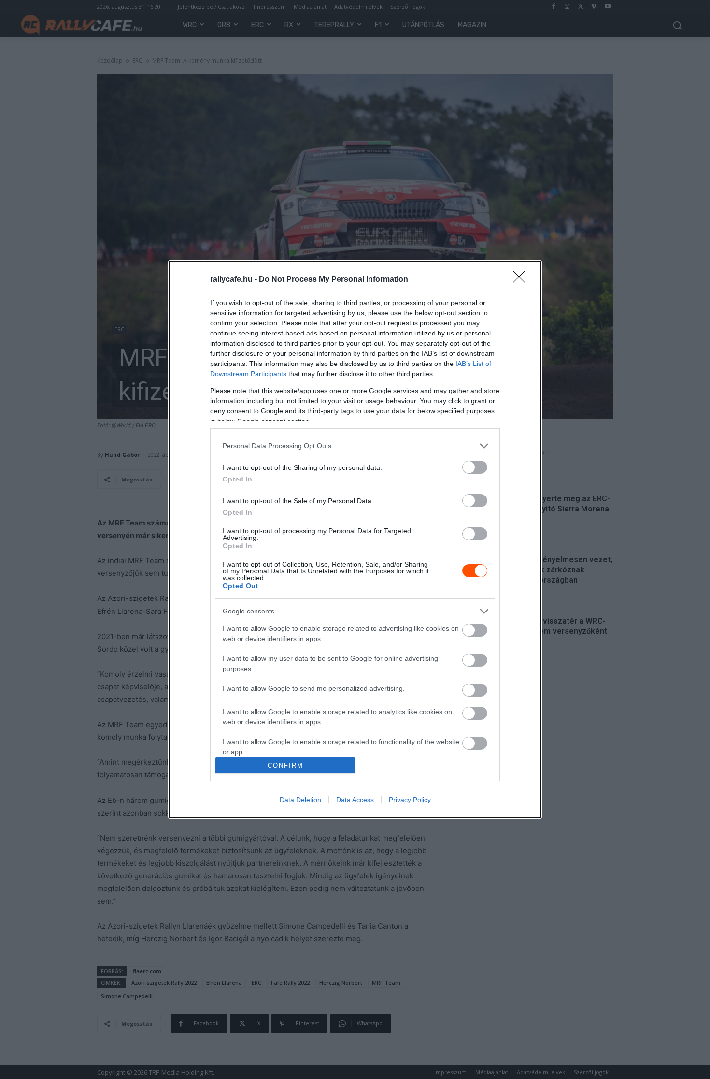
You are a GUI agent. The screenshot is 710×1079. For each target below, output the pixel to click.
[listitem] (355, 446)
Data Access (355, 799)
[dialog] (355, 539)
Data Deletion (300, 799)
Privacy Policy (410, 799)
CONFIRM (285, 765)
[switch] (474, 467)
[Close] (522, 280)
